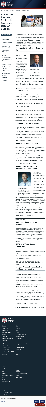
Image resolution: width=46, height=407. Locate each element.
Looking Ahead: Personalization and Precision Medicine (6, 72)
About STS (4, 373)
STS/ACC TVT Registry (6, 347)
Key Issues (18, 360)
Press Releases (19, 338)
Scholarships (4, 340)
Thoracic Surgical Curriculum (7, 338)
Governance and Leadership (7, 375)
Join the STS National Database (8, 392)
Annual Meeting (5, 330)
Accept (42, 401)
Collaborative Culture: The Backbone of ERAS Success (7, 59)
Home (2, 10)
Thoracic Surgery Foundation (21, 373)
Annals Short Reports (20, 336)
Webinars (4, 334)
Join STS (3, 386)
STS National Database (6, 345)
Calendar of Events (5, 328)
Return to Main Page (6, 34)
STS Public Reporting (6, 349)
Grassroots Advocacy (20, 377)
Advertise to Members (6, 390)
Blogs (17, 330)
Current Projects (19, 349)
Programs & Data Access (20, 347)
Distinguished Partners (6, 381)
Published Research (20, 351)
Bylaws (3, 377)
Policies (3, 379)
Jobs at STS (4, 394)
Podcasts (17, 332)
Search (42, 4)
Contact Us (4, 388)
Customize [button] (3, 401)
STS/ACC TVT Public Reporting (8, 351)
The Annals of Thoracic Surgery (22, 334)
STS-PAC (18, 375)
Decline (36, 401)
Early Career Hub (5, 360)
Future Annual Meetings (6, 332)
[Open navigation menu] (44, 4)
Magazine (18, 328)
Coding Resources (5, 368)
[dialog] (23, 401)
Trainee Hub (4, 362)
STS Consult (4, 336)
